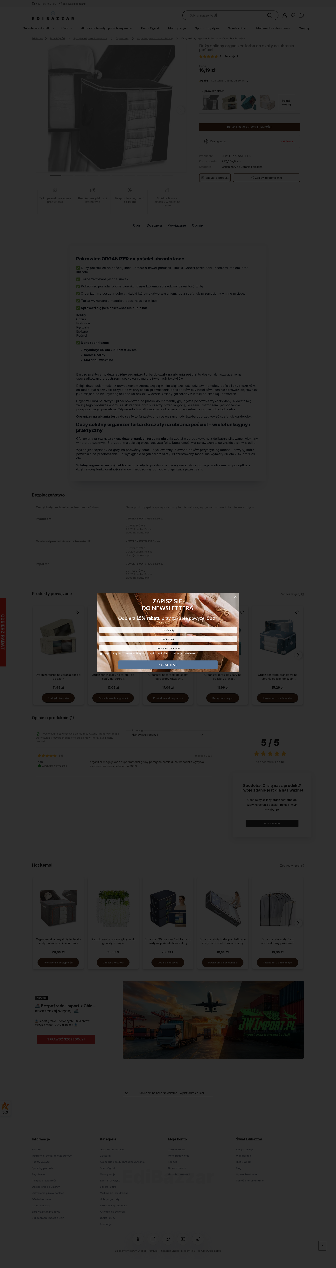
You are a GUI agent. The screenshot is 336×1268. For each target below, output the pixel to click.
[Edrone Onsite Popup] (168, 634)
